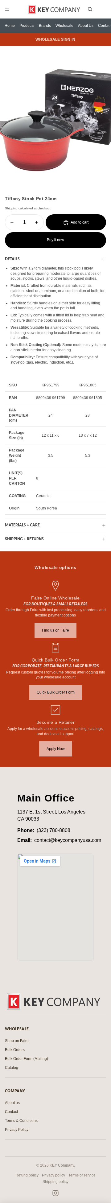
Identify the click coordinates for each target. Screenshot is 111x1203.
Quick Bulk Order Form (56, 692)
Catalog (11, 1067)
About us (12, 1103)
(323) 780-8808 (53, 830)
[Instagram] (55, 1193)
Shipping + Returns (24, 539)
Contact (104, 25)
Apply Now (56, 749)
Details (12, 259)
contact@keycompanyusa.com (67, 840)
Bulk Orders (15, 1050)
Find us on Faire (55, 630)
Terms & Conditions (21, 1121)
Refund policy (27, 1175)
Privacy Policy (16, 1129)
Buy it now (55, 240)
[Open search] (90, 9)
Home (10, 25)
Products (26, 25)
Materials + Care (22, 525)
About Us (85, 25)
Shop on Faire (17, 1041)
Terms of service (82, 1175)
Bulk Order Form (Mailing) (26, 1059)
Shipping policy (55, 1182)
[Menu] (7, 9)
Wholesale (64, 25)
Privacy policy (53, 1175)
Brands (45, 25)
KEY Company (62, 1165)
